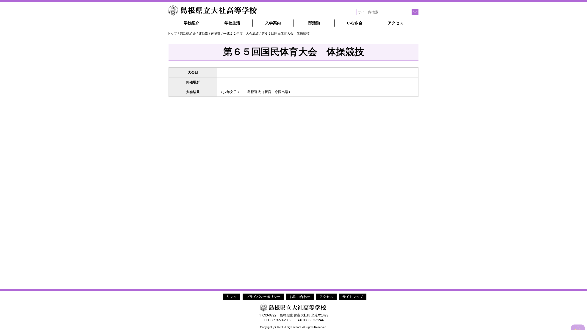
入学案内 (273, 23)
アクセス (395, 23)
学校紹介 (191, 23)
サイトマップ (352, 297)
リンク (232, 297)
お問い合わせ (300, 297)
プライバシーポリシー (263, 297)
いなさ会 (355, 23)
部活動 (314, 23)
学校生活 (232, 23)
